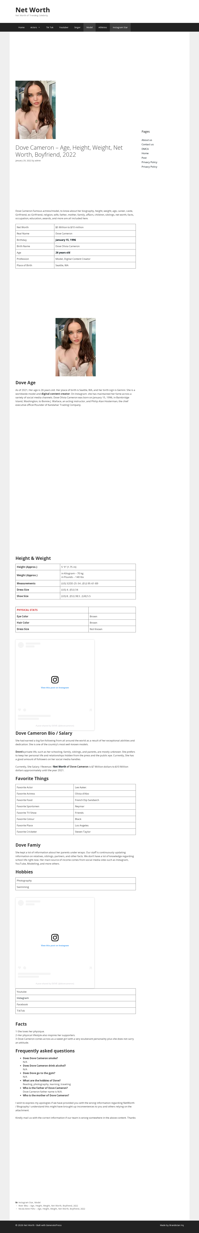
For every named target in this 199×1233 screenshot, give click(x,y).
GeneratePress (54, 1225)
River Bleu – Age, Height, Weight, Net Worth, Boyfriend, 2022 (48, 1205)
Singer (77, 27)
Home (21, 27)
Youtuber (63, 27)
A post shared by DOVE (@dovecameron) (55, 726)
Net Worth (32, 9)
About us (147, 140)
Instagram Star (120, 27)
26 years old (63, 252)
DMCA (145, 149)
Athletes (102, 27)
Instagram (23, 998)
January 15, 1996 (66, 240)
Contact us (148, 144)
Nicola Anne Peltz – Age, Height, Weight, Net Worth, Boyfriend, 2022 (52, 1208)
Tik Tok (49, 27)
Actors (33, 27)
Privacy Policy (149, 162)
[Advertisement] (75, 59)
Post (144, 157)
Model (89, 27)
